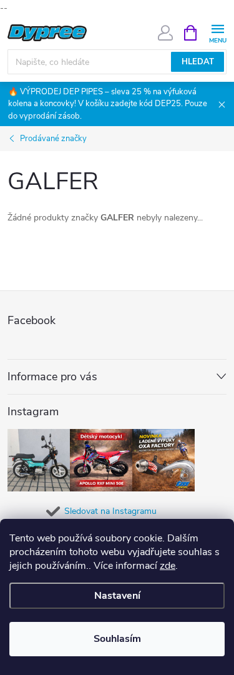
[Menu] (217, 32)
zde (167, 566)
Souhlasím (117, 639)
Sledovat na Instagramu (110, 511)
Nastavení (117, 596)
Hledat (198, 61)
